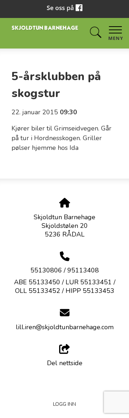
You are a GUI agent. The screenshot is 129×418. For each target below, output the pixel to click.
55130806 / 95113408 (64, 270)
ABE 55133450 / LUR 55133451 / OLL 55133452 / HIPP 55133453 (64, 286)
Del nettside (64, 363)
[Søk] (96, 32)
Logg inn (64, 404)
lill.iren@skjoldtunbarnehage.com (65, 327)
